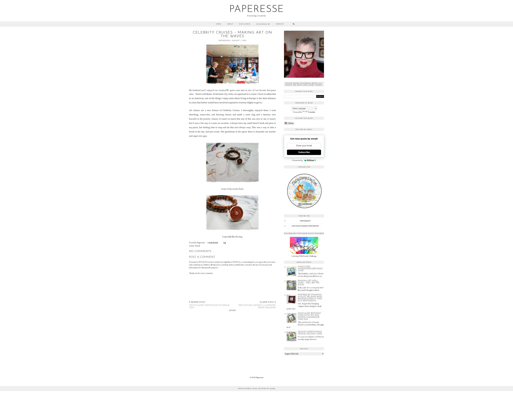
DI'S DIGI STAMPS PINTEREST (305, 226)
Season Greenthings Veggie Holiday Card (310, 333)
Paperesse (256, 9)
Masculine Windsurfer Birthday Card (310, 269)
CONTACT (280, 24)
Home (218, 24)
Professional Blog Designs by (256, 388)
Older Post (257, 305)
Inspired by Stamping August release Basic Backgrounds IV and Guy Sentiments (310, 298)
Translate (311, 112)
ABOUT (230, 24)
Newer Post (209, 305)
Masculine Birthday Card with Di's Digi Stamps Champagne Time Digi (309, 316)
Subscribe (304, 152)
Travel (197, 245)
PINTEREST (305, 220)
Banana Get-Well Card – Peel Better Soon (308, 283)
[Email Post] (224, 242)
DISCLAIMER (244, 24)
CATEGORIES (262, 24)
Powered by (297, 160)
